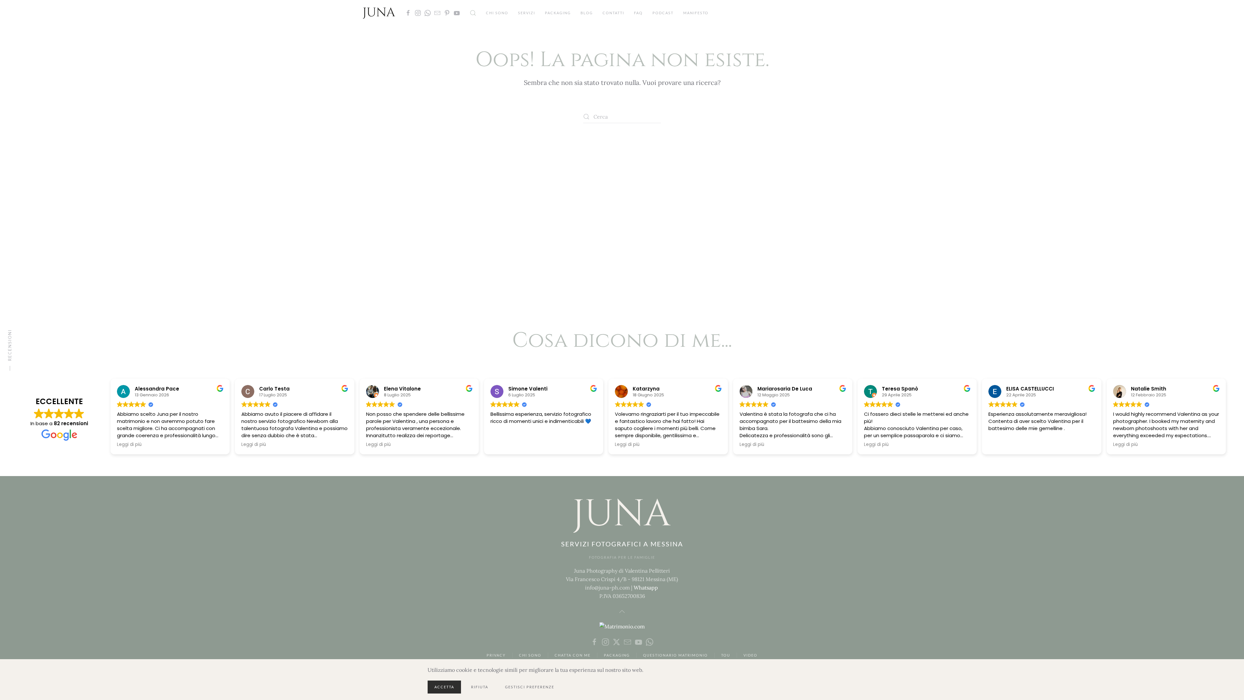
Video (750, 655)
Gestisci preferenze (529, 687)
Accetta (444, 687)
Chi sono (497, 13)
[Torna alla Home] (379, 13)
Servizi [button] (526, 13)
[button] (473, 13)
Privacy (496, 655)
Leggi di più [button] (129, 445)
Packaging (558, 13)
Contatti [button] (613, 13)
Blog (587, 13)
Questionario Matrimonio (675, 655)
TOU (725, 655)
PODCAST (663, 13)
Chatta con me (573, 655)
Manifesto (695, 13)
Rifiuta (479, 687)
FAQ (638, 13)
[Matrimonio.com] (622, 626)
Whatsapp (646, 587)
